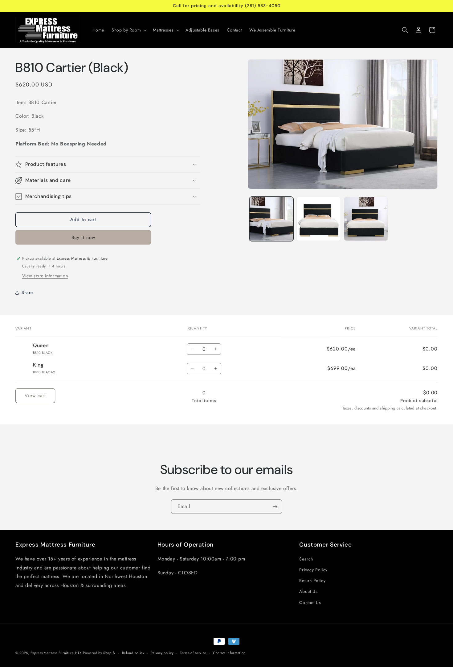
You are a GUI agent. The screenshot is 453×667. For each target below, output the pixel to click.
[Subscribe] (275, 506)
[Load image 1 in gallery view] (271, 219)
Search (306, 559)
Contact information (229, 652)
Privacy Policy (313, 570)
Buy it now (83, 237)
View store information (45, 276)
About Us (308, 591)
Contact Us (310, 602)
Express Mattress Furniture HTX (56, 652)
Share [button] (27, 292)
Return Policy (312, 580)
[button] (128, 29)
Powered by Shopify (99, 652)
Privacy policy (162, 652)
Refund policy (133, 652)
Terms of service (193, 652)
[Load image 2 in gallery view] (318, 219)
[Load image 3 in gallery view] (366, 219)
